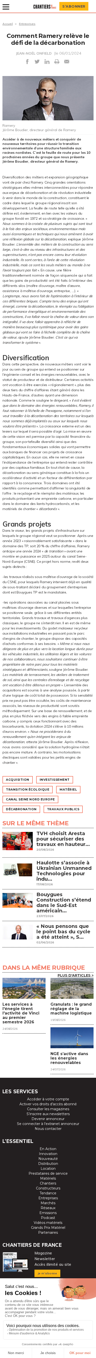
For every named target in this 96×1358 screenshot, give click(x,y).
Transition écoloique (27, 789)
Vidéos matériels (48, 1222)
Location (48, 1168)
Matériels (48, 1178)
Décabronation (21, 809)
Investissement (55, 779)
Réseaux (48, 1208)
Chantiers (48, 1183)
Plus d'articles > (76, 975)
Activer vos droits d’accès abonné (48, 1104)
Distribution (48, 1163)
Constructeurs (48, 1188)
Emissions (48, 1213)
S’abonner (73, 6)
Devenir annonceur (48, 1119)
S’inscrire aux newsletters (48, 1114)
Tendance (48, 1193)
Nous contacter (48, 1128)
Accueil (7, 24)
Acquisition (17, 779)
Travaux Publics (63, 809)
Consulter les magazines (48, 1109)
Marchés (48, 1203)
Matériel (68, 789)
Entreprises (27, 24)
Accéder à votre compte (48, 1099)
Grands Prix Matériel (48, 1227)
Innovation (48, 1154)
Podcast (48, 1218)
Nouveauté (48, 1158)
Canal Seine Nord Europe (30, 799)
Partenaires (48, 1232)
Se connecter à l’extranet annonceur (48, 1124)
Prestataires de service (48, 1173)
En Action (48, 1149)
